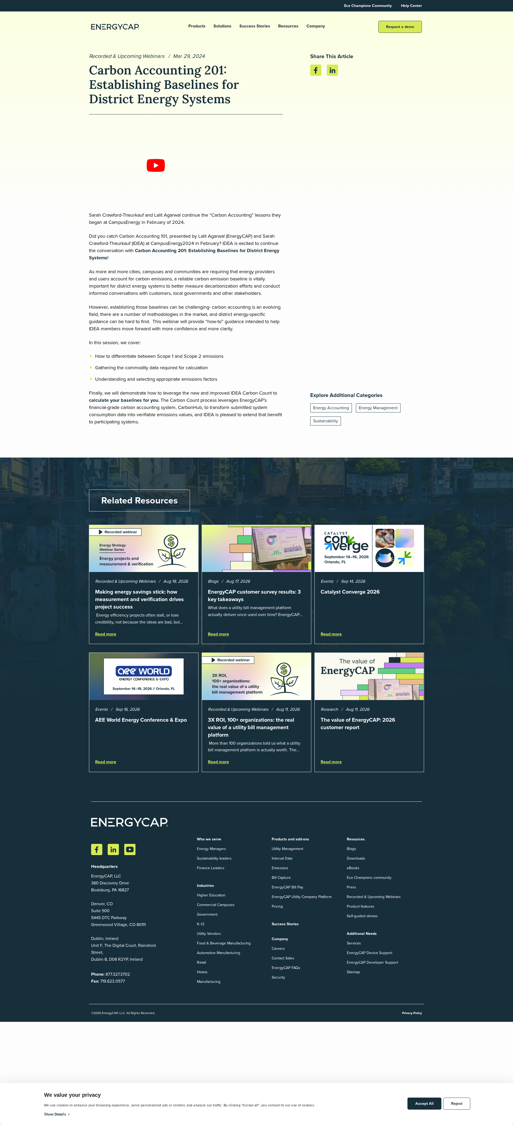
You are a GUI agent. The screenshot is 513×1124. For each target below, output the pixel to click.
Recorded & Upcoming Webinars (126, 56)
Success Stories (254, 26)
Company (315, 26)
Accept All (424, 1103)
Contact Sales (283, 958)
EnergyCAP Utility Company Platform (302, 897)
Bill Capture (281, 877)
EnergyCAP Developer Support (372, 962)
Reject (457, 1103)
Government (207, 914)
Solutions (222, 26)
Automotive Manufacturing (218, 953)
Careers (278, 948)
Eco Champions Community (368, 6)
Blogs (351, 849)
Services (354, 943)
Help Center (411, 6)
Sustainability (325, 421)
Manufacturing (208, 981)
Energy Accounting (331, 408)
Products (196, 26)
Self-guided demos (362, 916)
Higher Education (211, 895)
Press (351, 887)
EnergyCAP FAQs (286, 968)
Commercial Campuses (216, 905)
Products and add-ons (290, 839)
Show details (55, 1114)
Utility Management (287, 849)
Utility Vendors (209, 933)
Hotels (202, 972)
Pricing (277, 906)
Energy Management (378, 408)
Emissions (280, 868)
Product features (360, 906)
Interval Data (282, 858)
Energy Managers (211, 849)
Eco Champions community (369, 877)
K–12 (200, 924)
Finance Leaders (210, 868)
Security (278, 977)
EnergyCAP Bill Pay (287, 887)
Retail (201, 962)
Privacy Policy (412, 1013)
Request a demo (400, 27)
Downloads (356, 858)
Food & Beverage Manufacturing (224, 943)
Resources (288, 26)
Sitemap (353, 972)
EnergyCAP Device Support (369, 953)
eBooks (353, 868)
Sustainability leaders (214, 858)
